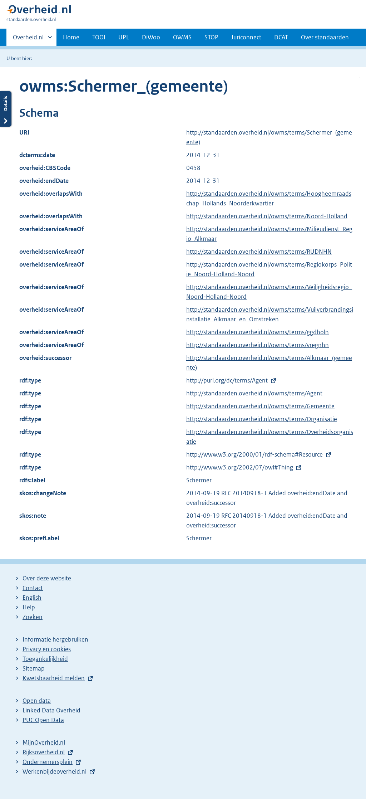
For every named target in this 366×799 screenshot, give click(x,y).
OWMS (182, 37)
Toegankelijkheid (45, 659)
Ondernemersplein (48, 762)
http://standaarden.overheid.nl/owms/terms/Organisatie (261, 419)
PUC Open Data (43, 720)
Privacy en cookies (47, 649)
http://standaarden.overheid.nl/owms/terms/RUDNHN (259, 251)
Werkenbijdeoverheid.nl (54, 771)
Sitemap (34, 668)
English (32, 597)
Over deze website (47, 578)
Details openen (5, 109)
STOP (211, 37)
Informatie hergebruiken (55, 639)
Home (71, 37)
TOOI (98, 37)
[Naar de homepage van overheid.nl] (38, 11)
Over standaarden (325, 37)
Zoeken (33, 617)
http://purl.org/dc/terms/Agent (227, 380)
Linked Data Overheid (51, 710)
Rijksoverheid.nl (44, 752)
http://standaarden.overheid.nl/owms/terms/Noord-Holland (266, 216)
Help (29, 607)
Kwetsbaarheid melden (54, 678)
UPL (123, 37)
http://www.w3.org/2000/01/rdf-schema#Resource (254, 454)
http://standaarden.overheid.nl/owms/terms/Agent (254, 393)
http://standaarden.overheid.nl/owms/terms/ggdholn (257, 332)
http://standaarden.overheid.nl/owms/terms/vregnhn (257, 345)
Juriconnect (246, 37)
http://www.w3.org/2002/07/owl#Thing (239, 467)
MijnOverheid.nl (44, 742)
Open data (37, 701)
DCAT (281, 37)
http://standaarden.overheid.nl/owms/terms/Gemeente (260, 406)
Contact (33, 588)
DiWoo (151, 37)
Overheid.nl (28, 39)
